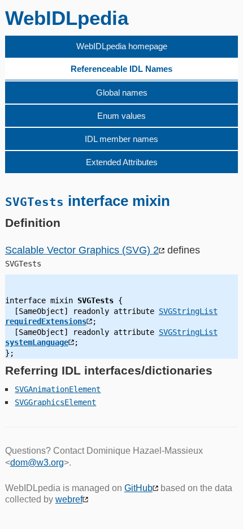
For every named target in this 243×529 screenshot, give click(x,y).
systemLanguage (36, 342)
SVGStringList (188, 311)
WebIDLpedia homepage (121, 46)
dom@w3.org (37, 462)
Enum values (121, 116)
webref (69, 499)
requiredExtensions (45, 321)
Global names (121, 92)
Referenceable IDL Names (121, 69)
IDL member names (121, 139)
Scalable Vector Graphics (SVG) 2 (82, 250)
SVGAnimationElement (58, 389)
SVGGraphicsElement (55, 402)
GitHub (138, 488)
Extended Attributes (122, 162)
